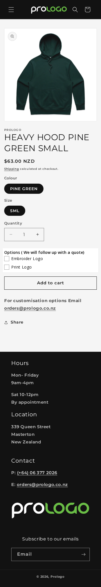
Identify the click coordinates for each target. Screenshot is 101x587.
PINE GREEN (24, 188)
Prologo (57, 577)
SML (14, 210)
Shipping (11, 169)
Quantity (13, 223)
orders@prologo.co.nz (42, 484)
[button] (11, 9)
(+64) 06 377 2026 (37, 472)
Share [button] (17, 322)
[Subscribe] (83, 554)
